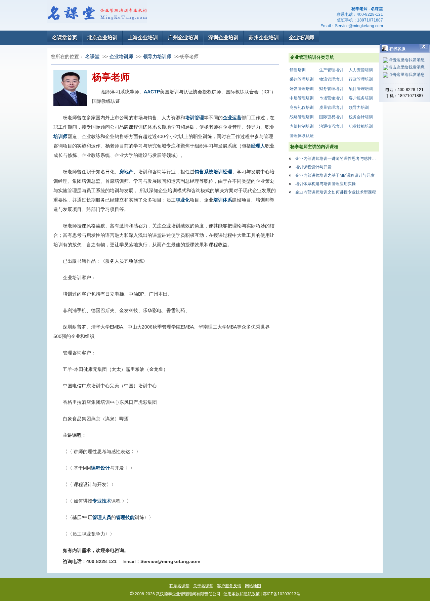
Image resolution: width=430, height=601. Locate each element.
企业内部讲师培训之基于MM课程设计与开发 (335, 175)
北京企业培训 (102, 37)
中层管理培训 (302, 98)
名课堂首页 (64, 37)
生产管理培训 (331, 70)
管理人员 (101, 517)
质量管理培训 (331, 107)
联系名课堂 (179, 586)
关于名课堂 (203, 586)
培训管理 (194, 117)
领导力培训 (359, 107)
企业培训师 (301, 37)
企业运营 (232, 117)
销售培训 (298, 70)
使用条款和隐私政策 (241, 594)
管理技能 (125, 517)
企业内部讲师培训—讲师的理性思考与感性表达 (337, 158)
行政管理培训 (361, 79)
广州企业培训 (183, 37)
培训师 (60, 136)
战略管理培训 (302, 117)
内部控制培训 (302, 126)
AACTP (152, 91)
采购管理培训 (302, 79)
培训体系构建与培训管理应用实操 (325, 183)
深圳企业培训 (223, 37)
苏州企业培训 (264, 37)
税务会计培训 (361, 117)
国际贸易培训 (331, 117)
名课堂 (92, 56)
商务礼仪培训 (302, 107)
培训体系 (222, 200)
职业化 (183, 200)
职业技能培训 (361, 126)
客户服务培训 (361, 98)
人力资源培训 (361, 70)
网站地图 (253, 586)
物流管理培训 (331, 79)
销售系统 (204, 171)
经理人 (258, 145)
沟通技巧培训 (331, 126)
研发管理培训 (302, 88)
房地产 (126, 171)
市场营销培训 (331, 98)
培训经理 (222, 171)
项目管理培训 (361, 88)
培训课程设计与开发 (313, 167)
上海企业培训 (143, 37)
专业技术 (101, 501)
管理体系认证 (302, 135)
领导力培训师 (157, 56)
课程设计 (100, 468)
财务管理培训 (331, 88)
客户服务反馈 (229, 586)
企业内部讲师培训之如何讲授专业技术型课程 (335, 192)
